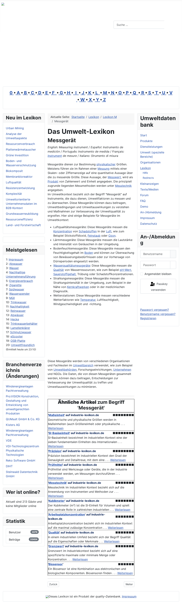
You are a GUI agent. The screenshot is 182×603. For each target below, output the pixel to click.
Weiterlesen (55, 428)
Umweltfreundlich (23, 345)
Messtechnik (123, 185)
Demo (144, 206)
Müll (12, 298)
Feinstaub (94, 235)
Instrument (55, 156)
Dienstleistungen (151, 146)
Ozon (112, 235)
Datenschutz (148, 223)
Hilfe (145, 172)
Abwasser (15, 264)
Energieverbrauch (21, 281)
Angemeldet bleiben (157, 274)
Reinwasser (18, 311)
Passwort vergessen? (154, 309)
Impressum (16, 259)
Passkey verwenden (159, 287)
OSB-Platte (17, 340)
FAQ (143, 201)
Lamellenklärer (20, 328)
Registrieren (148, 318)
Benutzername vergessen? (157, 314)
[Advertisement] (91, 58)
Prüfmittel (55, 465)
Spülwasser (16, 289)
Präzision (55, 451)
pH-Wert (125, 270)
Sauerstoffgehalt (64, 274)
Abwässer (17, 315)
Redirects (148, 177)
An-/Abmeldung (150, 212)
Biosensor (56, 564)
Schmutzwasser (20, 332)
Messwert (114, 177)
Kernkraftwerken (78, 287)
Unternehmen (122, 369)
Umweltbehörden (65, 369)
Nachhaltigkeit (19, 306)
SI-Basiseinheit (59, 433)
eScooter (16, 336)
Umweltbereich (83, 365)
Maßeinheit (56, 415)
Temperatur (87, 300)
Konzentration (62, 231)
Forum (144, 195)
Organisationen (150, 162)
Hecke (14, 319)
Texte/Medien (149, 189)
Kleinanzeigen (149, 183)
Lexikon (145, 168)
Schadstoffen (88, 231)
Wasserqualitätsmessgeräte (71, 265)
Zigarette (15, 285)
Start (143, 135)
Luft (108, 231)
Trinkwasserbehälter (24, 323)
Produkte (146, 141)
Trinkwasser (18, 302)
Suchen (173, 25)
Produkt (53, 181)
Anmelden (158, 300)
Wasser (14, 268)
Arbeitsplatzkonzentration (66, 514)
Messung (103, 168)
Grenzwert (56, 546)
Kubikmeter (57, 500)
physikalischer (106, 164)
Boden (88, 252)
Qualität (58, 270)
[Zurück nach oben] (177, 598)
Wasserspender (19, 293)
